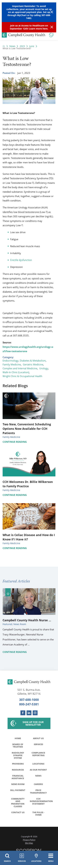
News (12, 46)
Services (38, 744)
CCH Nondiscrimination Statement (39, 801)
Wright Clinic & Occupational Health (22, 376)
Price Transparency (38, 791)
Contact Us (17, 812)
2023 (22, 46)
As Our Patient (38, 769)
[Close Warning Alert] (51, 12)
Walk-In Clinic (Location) (16, 372)
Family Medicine (12, 364)
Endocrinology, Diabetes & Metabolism (24, 360)
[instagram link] (35, 712)
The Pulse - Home (38, 813)
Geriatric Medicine (33, 364)
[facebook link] (22, 712)
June (31, 46)
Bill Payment (17, 790)
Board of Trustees (17, 745)
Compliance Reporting (38, 754)
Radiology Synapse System (18, 755)
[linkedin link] (29, 712)
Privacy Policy (29, 840)
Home (18, 738)
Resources (18, 769)
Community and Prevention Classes (17, 802)
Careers (38, 784)
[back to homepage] (4, 46)
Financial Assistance (18, 777)
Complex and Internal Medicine (20, 368)
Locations (38, 763)
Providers (18, 763)
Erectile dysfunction (21, 260)
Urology (43, 368)
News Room (17, 784)
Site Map (29, 843)
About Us (38, 738)
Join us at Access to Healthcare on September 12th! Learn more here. (29, 27)
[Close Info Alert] (51, 27)
